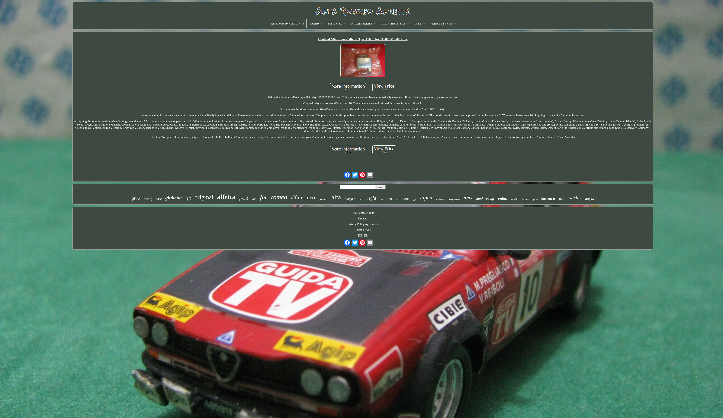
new (467, 197)
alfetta (226, 197)
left (188, 198)
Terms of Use (363, 229)
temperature (454, 199)
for (263, 197)
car (381, 199)
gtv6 (136, 198)
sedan (502, 198)
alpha (426, 198)
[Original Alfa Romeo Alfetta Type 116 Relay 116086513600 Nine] (362, 61)
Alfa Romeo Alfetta (363, 212)
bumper (350, 199)
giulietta (173, 198)
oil (397, 199)
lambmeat (548, 199)
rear (405, 198)
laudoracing (485, 199)
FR (366, 235)
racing (148, 199)
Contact (362, 218)
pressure (323, 199)
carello (514, 199)
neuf (562, 199)
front (243, 198)
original (203, 197)
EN (360, 235)
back (159, 199)
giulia (535, 200)
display (589, 199)
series (575, 198)
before (525, 199)
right (371, 198)
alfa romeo (303, 197)
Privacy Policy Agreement (363, 224)
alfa (336, 197)
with (254, 199)
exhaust (440, 199)
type (414, 199)
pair (361, 199)
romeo (279, 197)
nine (390, 199)
